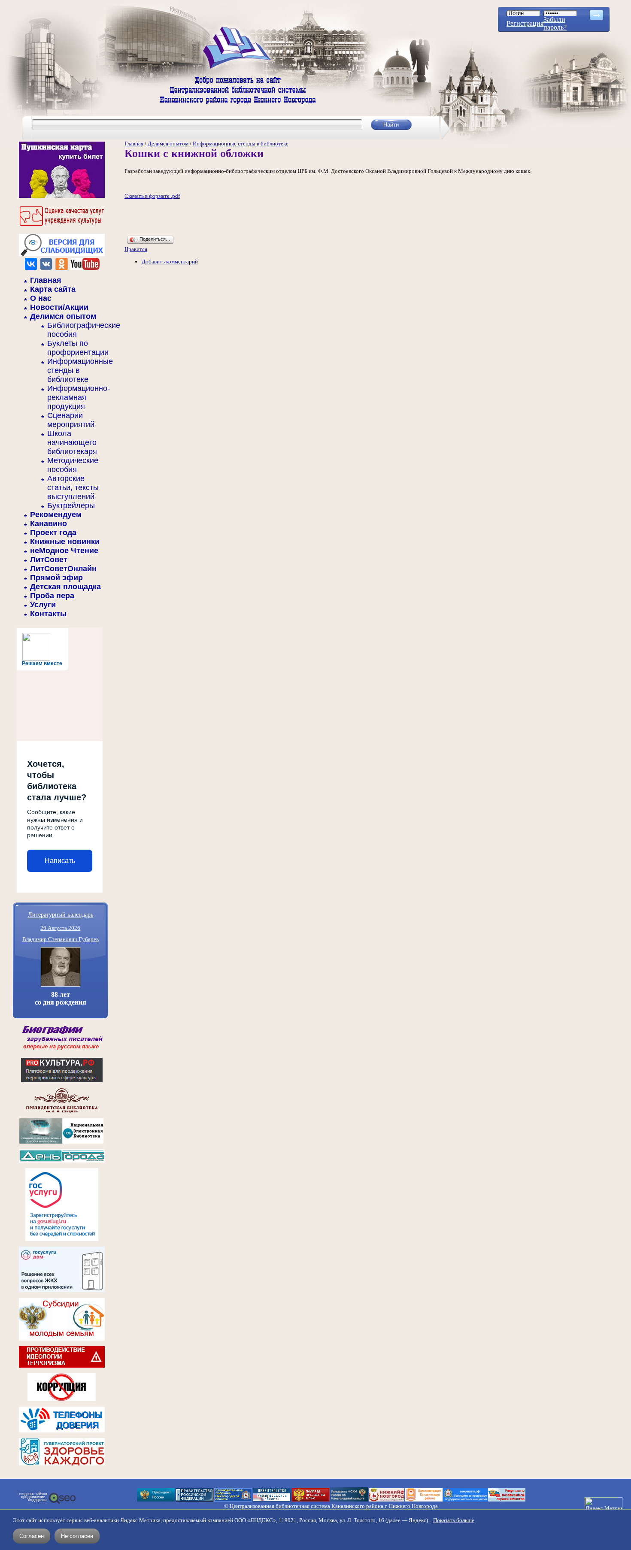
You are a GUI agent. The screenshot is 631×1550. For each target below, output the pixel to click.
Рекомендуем (56, 514)
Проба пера (52, 595)
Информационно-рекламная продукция (78, 397)
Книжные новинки (65, 541)
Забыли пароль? (555, 23)
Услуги (43, 604)
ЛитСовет (48, 559)
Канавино (48, 523)
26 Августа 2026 (60, 928)
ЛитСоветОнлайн (63, 568)
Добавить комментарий (170, 261)
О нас (41, 298)
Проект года (53, 532)
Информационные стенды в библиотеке (240, 143)
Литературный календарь (60, 914)
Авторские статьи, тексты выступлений (73, 487)
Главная (45, 280)
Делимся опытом (63, 316)
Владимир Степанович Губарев (60, 939)
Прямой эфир (56, 577)
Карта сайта (53, 289)
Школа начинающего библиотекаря (72, 442)
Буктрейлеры (71, 505)
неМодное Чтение (64, 550)
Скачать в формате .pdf (152, 196)
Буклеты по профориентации (78, 348)
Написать (60, 860)
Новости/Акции (59, 307)
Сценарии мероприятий (70, 420)
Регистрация (525, 23)
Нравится (135, 249)
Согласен (31, 1536)
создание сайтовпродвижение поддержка (33, 1497)
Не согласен (77, 1536)
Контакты (48, 613)
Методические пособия (72, 465)
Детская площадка (65, 586)
